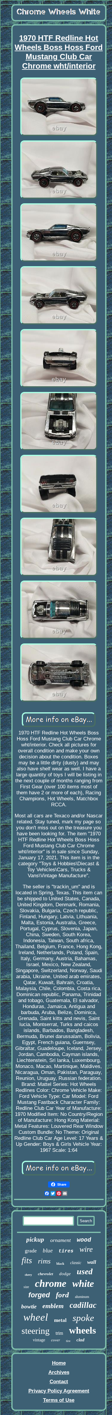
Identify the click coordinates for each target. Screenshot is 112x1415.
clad (80, 1339)
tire (68, 1341)
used (85, 1271)
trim (59, 1333)
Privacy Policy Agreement (58, 1391)
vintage (39, 1340)
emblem (53, 1306)
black (60, 1263)
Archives (58, 1372)
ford (62, 1295)
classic (75, 1263)
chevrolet (45, 1274)
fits (27, 1260)
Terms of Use (58, 1400)
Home (59, 1363)
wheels (82, 1330)
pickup (35, 1239)
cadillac (83, 1305)
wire (86, 1249)
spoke (83, 1318)
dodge (65, 1273)
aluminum (82, 1297)
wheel (35, 1317)
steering (36, 1331)
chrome (50, 1283)
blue (48, 1250)
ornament (60, 1240)
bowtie (28, 1306)
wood (84, 1240)
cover (55, 1340)
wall (91, 1262)
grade (31, 1251)
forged (39, 1295)
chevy (28, 1274)
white (83, 1283)
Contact (59, 1381)
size (26, 1287)
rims (44, 1261)
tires (66, 1251)
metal (60, 1320)
